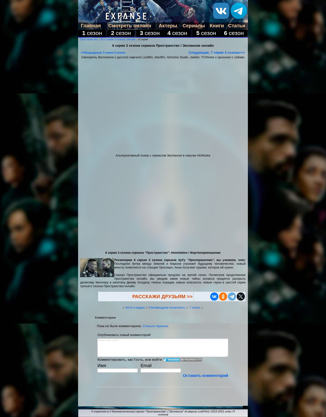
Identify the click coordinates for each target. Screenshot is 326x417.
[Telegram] (232, 296)
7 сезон (195, 307)
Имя (101, 365)
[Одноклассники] (223, 296)
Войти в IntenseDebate (172, 359)
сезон (92, 33)
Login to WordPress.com (191, 359)
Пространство (89, 39)
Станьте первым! (155, 326)
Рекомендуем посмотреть (167, 307)
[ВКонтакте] (214, 296)
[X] (241, 296)
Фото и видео (135, 307)
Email (146, 365)
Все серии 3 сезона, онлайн (118, 39)
